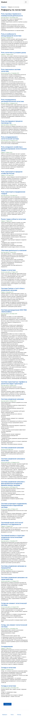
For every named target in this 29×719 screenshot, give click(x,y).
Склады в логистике (8, 668)
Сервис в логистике (8, 270)
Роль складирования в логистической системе (10, 138)
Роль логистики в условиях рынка (13, 52)
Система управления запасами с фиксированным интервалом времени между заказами (13, 483)
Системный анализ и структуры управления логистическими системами (12, 537)
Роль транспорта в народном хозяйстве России (11, 172)
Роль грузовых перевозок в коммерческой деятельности (12, 15)
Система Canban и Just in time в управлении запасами (12, 289)
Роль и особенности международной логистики (11, 35)
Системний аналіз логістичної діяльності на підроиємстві (12, 523)
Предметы (3, 7)
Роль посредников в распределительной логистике (12, 100)
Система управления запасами (12, 399)
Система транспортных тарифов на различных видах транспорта (14, 383)
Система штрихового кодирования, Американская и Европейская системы (14, 505)
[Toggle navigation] (26, 2)
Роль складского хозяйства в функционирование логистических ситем (14, 148)
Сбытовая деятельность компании (13, 250)
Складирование (7, 646)
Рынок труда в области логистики (13, 219)
